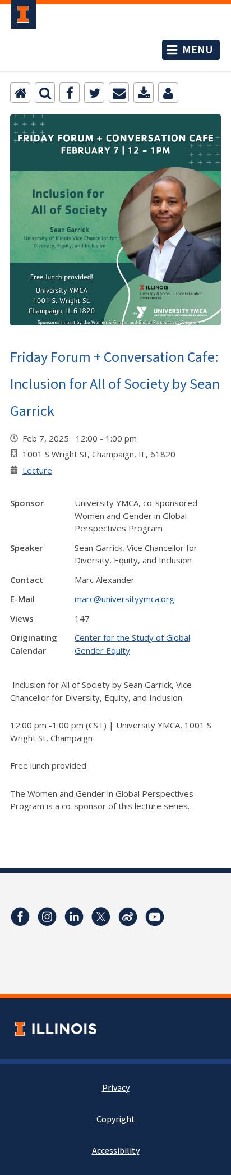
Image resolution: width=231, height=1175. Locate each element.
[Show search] (45, 92)
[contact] (168, 92)
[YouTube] (154, 917)
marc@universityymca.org (124, 598)
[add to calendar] (143, 92)
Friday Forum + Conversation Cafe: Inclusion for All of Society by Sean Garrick (115, 383)
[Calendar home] (20, 92)
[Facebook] (69, 92)
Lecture (37, 470)
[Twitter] (94, 92)
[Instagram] (47, 917)
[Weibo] (128, 917)
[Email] (119, 92)
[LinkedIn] (74, 917)
